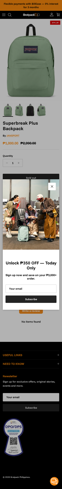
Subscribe (31, 299)
